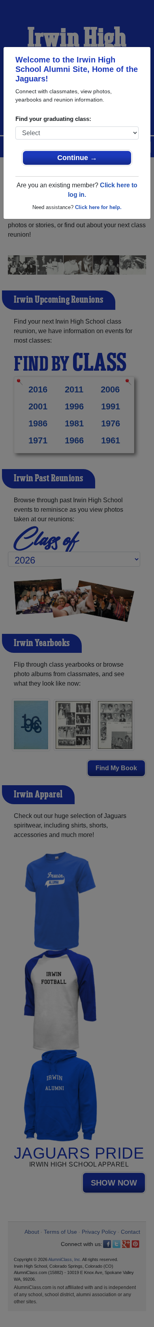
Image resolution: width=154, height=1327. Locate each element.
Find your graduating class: (53, 118)
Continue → (77, 158)
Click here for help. (98, 207)
